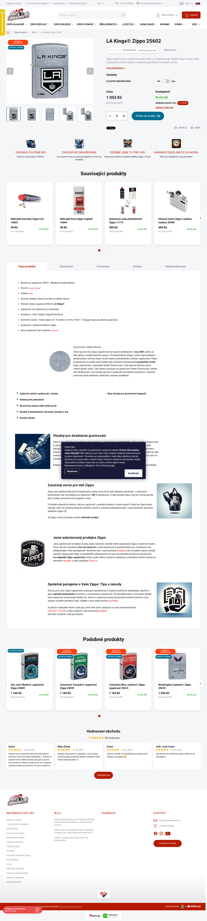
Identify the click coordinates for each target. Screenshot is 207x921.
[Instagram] (161, 833)
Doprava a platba (14, 3)
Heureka (67, 560)
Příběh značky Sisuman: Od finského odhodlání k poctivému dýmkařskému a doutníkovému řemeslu (74, 822)
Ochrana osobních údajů (17, 873)
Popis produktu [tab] (27, 266)
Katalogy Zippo (13, 846)
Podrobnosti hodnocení (147, 50)
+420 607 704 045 (57, 611)
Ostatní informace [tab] (175, 266)
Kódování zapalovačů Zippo (18, 855)
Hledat (123, 15)
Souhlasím (133, 473)
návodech (113, 600)
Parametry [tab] (103, 266)
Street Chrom (34, 288)
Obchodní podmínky (15, 868)
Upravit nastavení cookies (70, 906)
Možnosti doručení (164, 108)
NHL (31, 293)
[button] (99, 250)
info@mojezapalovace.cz (170, 820)
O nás (9, 864)
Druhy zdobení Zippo (15, 837)
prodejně (121, 550)
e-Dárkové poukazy (14, 842)
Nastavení (72, 471)
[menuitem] (16, 24)
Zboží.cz (93, 560)
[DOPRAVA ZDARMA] (30, 666)
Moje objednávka (13, 882)
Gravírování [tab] (66, 266)
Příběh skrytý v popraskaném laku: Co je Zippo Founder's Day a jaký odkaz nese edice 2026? (74, 831)
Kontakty (10, 851)
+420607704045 (166, 826)
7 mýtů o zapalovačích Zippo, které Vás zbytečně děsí (71, 839)
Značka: (170, 50)
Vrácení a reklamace (15, 877)
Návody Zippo (12, 860)
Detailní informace (115, 68)
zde (112, 465)
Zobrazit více (103, 775)
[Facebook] (155, 833)
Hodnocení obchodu (103, 731)
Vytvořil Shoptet (172, 906)
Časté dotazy (59, 3)
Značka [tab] (137, 266)
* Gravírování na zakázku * (37, 3)
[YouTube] (168, 833)
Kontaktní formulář (167, 843)
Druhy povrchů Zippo (78, 3)
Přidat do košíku (146, 116)
